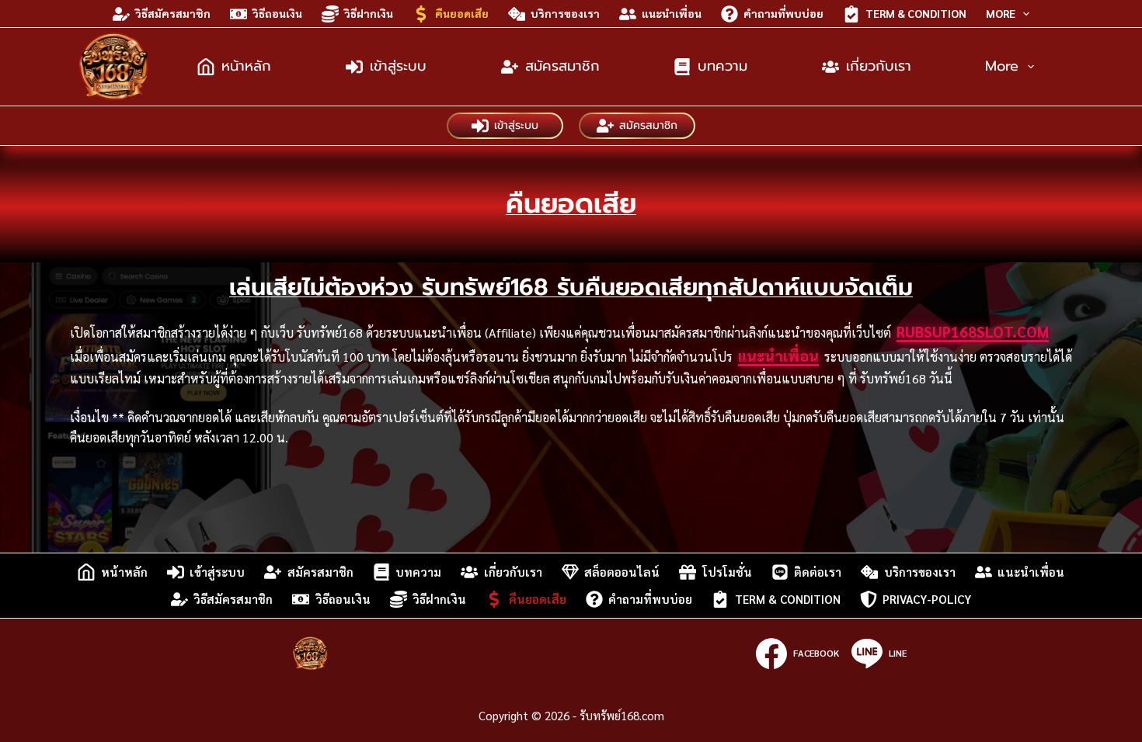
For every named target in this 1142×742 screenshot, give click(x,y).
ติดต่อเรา (817, 571)
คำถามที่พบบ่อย (783, 13)
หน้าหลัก (246, 66)
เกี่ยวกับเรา (878, 66)
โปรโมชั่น (727, 571)
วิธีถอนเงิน (277, 13)
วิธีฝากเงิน (368, 13)
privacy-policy (927, 598)
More (1000, 13)
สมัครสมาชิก (562, 66)
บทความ (722, 66)
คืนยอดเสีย (462, 13)
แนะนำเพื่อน (672, 13)
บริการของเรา (565, 13)
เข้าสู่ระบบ (398, 66)
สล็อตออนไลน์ (622, 571)
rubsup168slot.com (973, 331)
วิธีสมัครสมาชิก (173, 13)
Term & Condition (915, 13)
